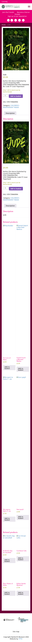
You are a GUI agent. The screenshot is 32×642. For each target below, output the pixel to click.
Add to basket (15, 96)
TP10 (20, 639)
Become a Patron (23, 12)
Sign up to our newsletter (17, 16)
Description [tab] (10, 113)
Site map (16, 632)
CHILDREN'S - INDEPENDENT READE (11, 106)
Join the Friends (8, 12)
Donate (17, 14)
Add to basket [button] (7, 367)
